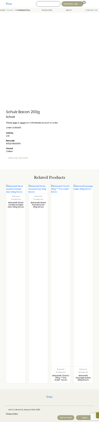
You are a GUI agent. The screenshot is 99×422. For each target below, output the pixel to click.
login (15, 122)
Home (2, 10)
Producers (47, 10)
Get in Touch (66, 417)
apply (23, 122)
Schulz (10, 117)
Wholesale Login (70, 4)
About (69, 10)
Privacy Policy (12, 413)
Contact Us (91, 10)
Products (23, 10)
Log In (84, 417)
